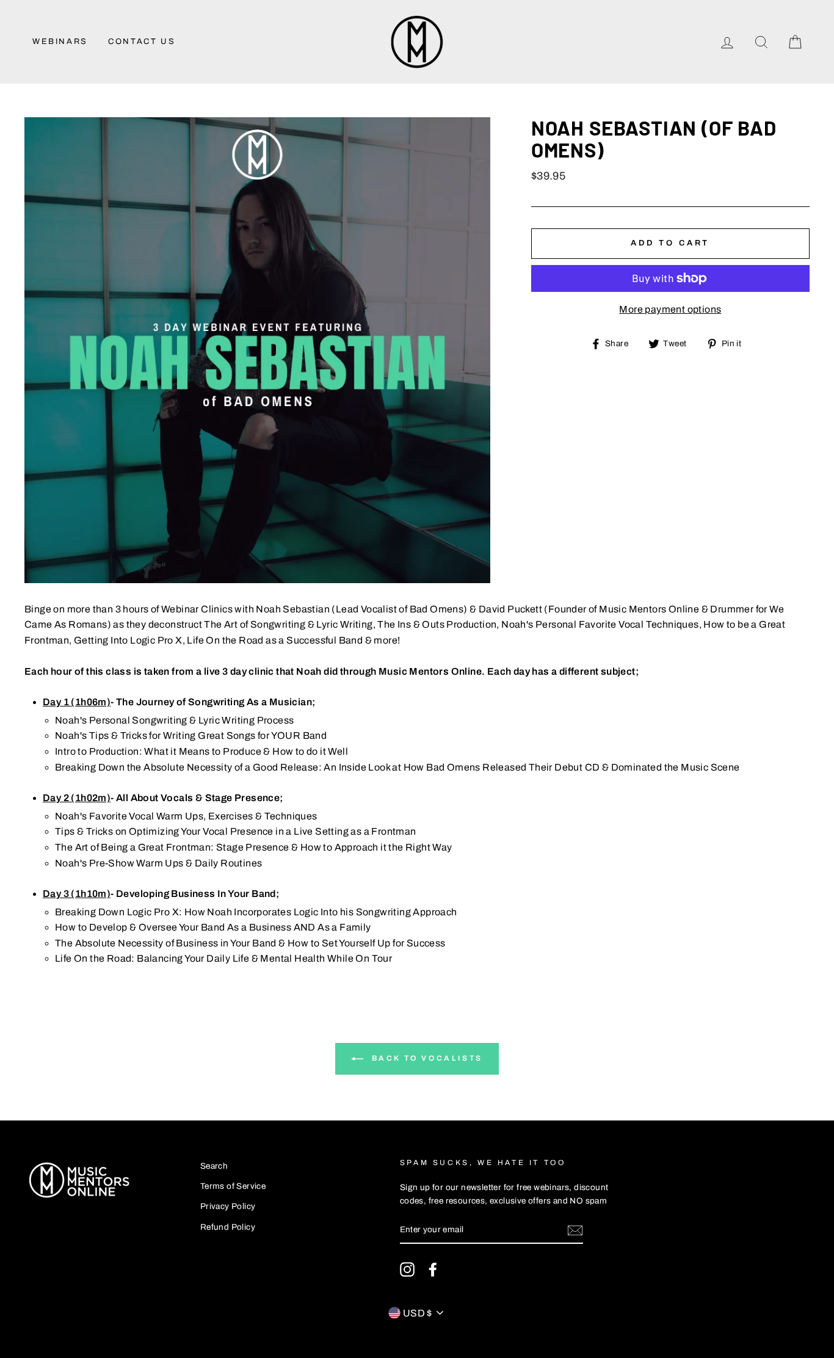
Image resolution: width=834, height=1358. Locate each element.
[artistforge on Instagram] (407, 1269)
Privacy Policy (228, 1206)
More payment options (670, 309)
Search (214, 1166)
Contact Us (141, 41)
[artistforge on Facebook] (433, 1269)
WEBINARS (60, 41)
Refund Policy (227, 1227)
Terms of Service (233, 1186)
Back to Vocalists (425, 1058)
